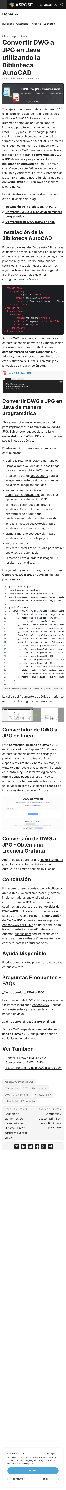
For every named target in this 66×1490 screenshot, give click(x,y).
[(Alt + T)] (16, 14)
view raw (58, 688)
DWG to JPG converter (35, 1088)
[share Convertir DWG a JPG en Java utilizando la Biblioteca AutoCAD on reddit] (30, 1147)
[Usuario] (55, 4)
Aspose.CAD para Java (26, 150)
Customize (19, 1479)
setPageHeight (39, 533)
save (23, 558)
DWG (5, 132)
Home (7, 14)
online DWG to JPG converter (20, 1101)
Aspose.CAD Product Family (19, 1081)
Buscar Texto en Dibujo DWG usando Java (33, 1067)
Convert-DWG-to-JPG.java (17, 688)
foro (20, 967)
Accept (33, 1470)
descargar (48, 270)
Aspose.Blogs (19, 36)
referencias (47, 929)
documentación (15, 929)
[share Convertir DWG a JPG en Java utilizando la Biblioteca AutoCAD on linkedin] (23, 1147)
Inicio (5, 36)
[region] (33, 635)
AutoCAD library (43, 1094)
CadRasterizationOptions (22, 494)
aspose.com (23, 933)
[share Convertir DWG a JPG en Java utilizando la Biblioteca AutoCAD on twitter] (16, 1147)
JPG (7, 159)
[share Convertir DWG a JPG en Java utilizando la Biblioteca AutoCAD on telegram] (50, 1147)
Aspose (43, 790)
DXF (13, 132)
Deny (46, 1479)
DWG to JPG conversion (17, 1094)
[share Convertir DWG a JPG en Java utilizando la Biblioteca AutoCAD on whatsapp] (43, 1147)
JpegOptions (39, 475)
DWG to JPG (11, 1088)
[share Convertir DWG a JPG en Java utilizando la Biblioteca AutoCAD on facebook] (37, 1147)
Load (32, 466)
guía (36, 265)
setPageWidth (39, 523)
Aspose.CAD (37, 749)
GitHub (49, 688)
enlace (21, 1009)
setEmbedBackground (35, 504)
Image (55, 466)
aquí (42, 365)
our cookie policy (26, 1464)
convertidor (17, 745)
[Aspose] (21, 4)
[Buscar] (62, 4)
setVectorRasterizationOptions (26, 548)
